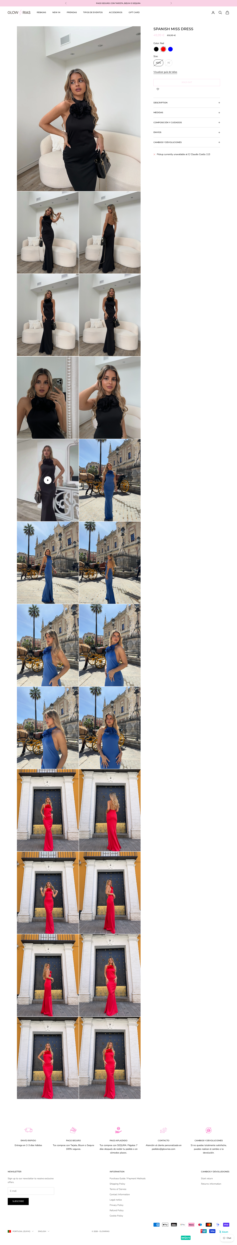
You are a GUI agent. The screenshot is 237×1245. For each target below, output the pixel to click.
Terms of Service (118, 1189)
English (42, 1231)
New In (56, 12)
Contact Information (120, 1194)
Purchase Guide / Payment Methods (128, 1178)
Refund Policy (116, 1210)
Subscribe (18, 1201)
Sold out (187, 82)
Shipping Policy (117, 1183)
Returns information (211, 1183)
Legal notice (116, 1199)
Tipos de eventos (93, 12)
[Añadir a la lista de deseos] (157, 89)
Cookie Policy (116, 1215)
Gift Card (134, 12)
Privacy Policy (116, 1205)
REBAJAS (41, 12)
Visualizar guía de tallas (165, 72)
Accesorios (115, 12)
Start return (207, 1178)
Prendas (72, 12)
